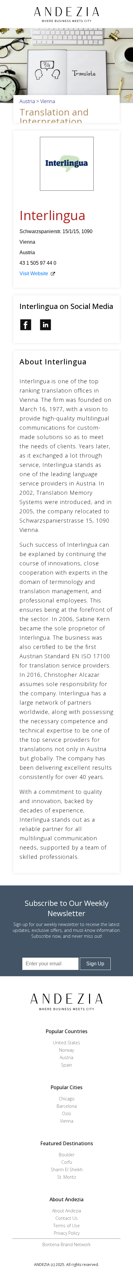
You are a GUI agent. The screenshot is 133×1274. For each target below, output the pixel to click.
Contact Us (66, 1218)
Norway (66, 1050)
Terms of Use (66, 1225)
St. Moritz (66, 1177)
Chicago (67, 1099)
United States (66, 1043)
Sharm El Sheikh (67, 1169)
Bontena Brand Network (66, 1244)
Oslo (66, 1113)
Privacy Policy (66, 1233)
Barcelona (67, 1106)
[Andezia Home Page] (66, 14)
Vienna (47, 101)
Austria (27, 101)
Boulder (67, 1155)
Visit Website (33, 273)
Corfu (66, 1162)
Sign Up (95, 963)
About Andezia (66, 1211)
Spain (66, 1065)
